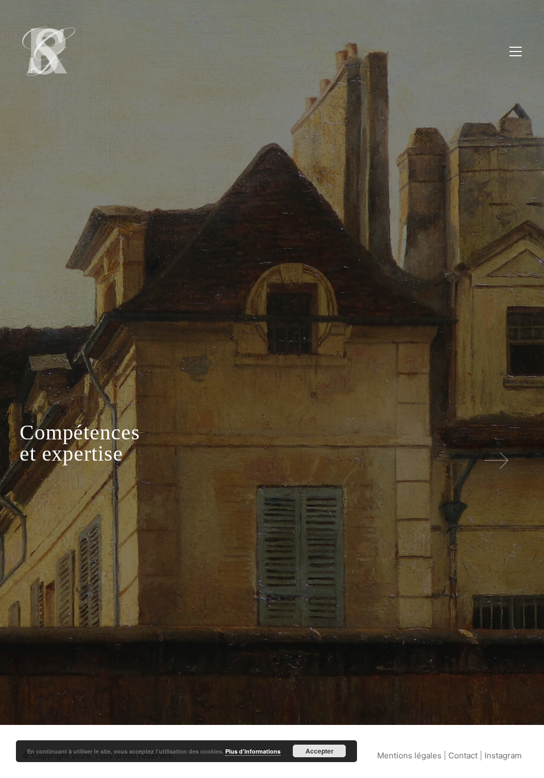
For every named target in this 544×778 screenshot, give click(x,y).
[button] (515, 51)
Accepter (319, 751)
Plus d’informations (252, 751)
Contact (463, 755)
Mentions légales (409, 755)
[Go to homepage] (48, 51)
